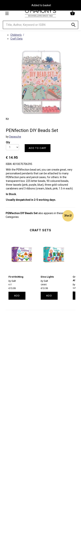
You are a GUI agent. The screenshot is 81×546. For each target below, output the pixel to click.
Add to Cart (37, 148)
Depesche (15, 136)
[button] (73, 13)
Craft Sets (40, 230)
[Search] (73, 25)
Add (17, 295)
